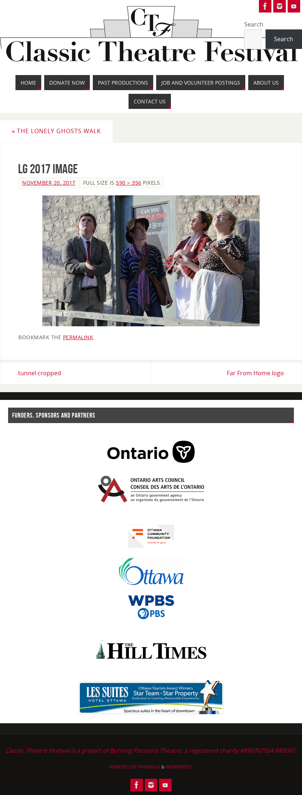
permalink (78, 337)
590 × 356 (128, 182)
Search (253, 24)
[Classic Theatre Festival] (265, 6)
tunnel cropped (39, 373)
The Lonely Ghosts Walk (56, 131)
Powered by (123, 767)
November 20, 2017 (49, 182)
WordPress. (179, 767)
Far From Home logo (255, 373)
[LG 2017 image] (151, 260)
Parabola (149, 767)
